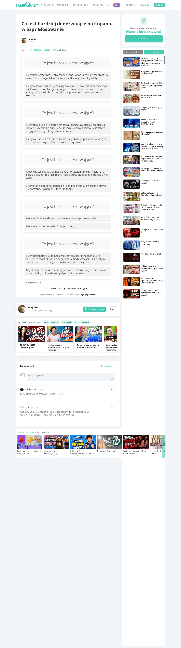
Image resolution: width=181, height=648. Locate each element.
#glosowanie (67, 322)
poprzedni (133, 52)
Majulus (32, 39)
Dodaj (159, 5)
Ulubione (61, 49)
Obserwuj (41, 49)
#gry (76, 322)
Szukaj (132, 5)
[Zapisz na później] (70, 49)
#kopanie (85, 322)
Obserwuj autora (96, 309)
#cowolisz (55, 322)
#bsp (46, 322)
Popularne (47, 5)
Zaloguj (146, 5)
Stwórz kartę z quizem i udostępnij (69, 288)
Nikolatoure (30, 389)
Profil (112, 309)
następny (155, 52)
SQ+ (116, 5)
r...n (27, 407)
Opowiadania (101, 5)
